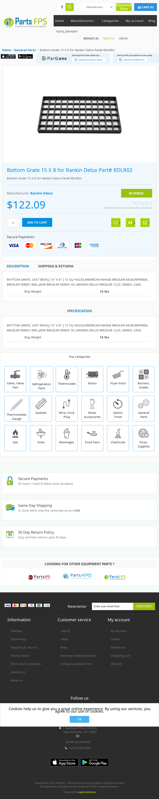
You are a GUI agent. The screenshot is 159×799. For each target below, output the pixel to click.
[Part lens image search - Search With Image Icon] (72, 62)
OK (79, 719)
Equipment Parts (124, 7)
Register (108, 38)
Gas (15, 442)
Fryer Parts (118, 383)
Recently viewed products (78, 656)
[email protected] (78, 742)
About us (17, 680)
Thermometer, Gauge (17, 416)
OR (78, 7)
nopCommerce (87, 792)
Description (18, 266)
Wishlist (116, 664)
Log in (123, 38)
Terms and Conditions (26, 664)
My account (135, 21)
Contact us (18, 672)
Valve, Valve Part (15, 385)
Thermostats (67, 383)
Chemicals (118, 442)
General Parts (143, 415)
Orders (115, 639)
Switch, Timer (118, 415)
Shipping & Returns (56, 266)
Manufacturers (82, 21)
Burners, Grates (144, 385)
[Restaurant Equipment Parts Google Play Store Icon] (26, 58)
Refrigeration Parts (41, 386)
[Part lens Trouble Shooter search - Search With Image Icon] (136, 62)
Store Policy (18, 639)
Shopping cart (120, 656)
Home (59, 21)
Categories (110, 21)
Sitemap (16, 631)
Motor (92, 383)
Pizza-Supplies (144, 444)
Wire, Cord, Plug (67, 415)
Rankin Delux (41, 193)
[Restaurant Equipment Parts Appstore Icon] (9, 58)
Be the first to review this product (128, 208)
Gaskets (41, 413)
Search (65, 631)
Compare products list (76, 664)
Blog (151, 21)
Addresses (118, 647)
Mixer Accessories (92, 415)
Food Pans (92, 442)
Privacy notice (20, 656)
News (64, 639)
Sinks (41, 442)
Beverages (66, 442)
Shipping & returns (24, 647)
